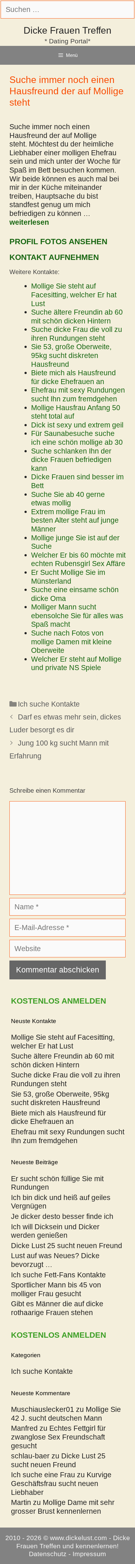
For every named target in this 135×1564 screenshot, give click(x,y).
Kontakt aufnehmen (54, 257)
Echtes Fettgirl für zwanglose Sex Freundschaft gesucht (58, 1437)
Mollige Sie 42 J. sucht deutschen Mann (66, 1413)
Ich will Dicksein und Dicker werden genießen (55, 1231)
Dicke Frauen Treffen (67, 30)
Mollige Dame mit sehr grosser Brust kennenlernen (63, 1506)
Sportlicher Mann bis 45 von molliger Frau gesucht (56, 1289)
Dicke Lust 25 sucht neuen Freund (66, 1246)
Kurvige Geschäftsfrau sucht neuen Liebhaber (61, 1483)
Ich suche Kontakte (49, 704)
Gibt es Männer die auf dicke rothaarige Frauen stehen (57, 1308)
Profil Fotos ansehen (58, 241)
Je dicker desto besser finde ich (62, 1216)
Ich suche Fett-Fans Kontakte (58, 1275)
